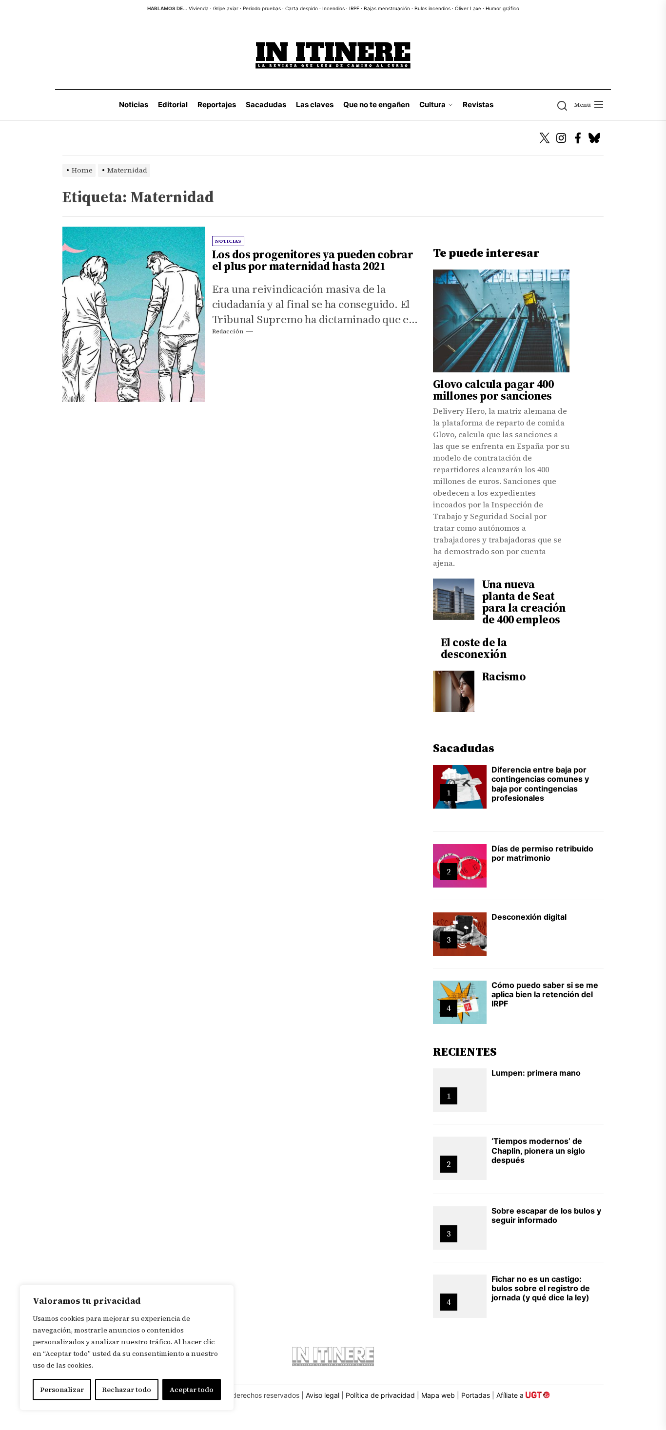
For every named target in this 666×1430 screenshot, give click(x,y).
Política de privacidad (380, 1395)
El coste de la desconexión (474, 648)
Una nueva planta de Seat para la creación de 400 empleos (524, 602)
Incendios (333, 8)
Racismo (504, 676)
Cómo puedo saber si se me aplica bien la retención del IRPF (544, 994)
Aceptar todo (192, 1389)
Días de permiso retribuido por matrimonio (542, 853)
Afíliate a (511, 1395)
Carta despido (301, 8)
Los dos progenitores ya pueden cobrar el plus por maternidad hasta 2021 (312, 260)
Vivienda (199, 8)
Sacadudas (266, 104)
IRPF (354, 8)
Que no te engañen (376, 104)
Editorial (173, 104)
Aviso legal (322, 1395)
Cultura (432, 104)
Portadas (475, 1395)
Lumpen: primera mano (536, 1073)
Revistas (478, 104)
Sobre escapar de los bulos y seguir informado (546, 1215)
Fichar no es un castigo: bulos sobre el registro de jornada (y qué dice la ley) (540, 1288)
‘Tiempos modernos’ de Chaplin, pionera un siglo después (538, 1150)
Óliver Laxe (468, 8)
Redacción (227, 331)
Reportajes (216, 104)
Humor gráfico (502, 8)
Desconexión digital (529, 917)
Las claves (314, 104)
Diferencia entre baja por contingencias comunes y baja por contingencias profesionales (540, 784)
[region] (127, 1348)
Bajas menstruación (387, 8)
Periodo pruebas (262, 8)
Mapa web (438, 1395)
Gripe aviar (225, 8)
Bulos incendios (432, 8)
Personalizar (62, 1389)
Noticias (133, 104)
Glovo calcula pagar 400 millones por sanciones (493, 390)
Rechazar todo (126, 1389)
